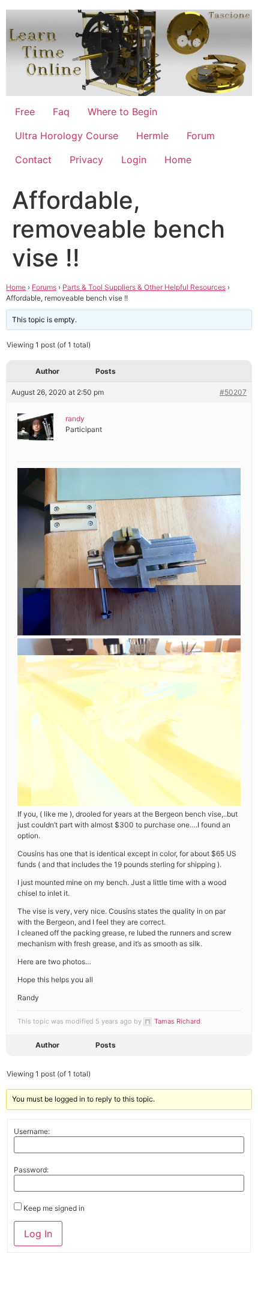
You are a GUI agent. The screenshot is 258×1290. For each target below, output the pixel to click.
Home (177, 160)
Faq (61, 112)
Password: (31, 1170)
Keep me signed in (54, 1208)
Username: (32, 1131)
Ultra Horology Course (66, 136)
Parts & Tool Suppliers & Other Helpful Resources (144, 287)
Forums (44, 287)
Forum (201, 136)
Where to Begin (122, 112)
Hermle (152, 136)
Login (133, 160)
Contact (33, 160)
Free (25, 112)
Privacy (86, 160)
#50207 (233, 392)
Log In (38, 1234)
